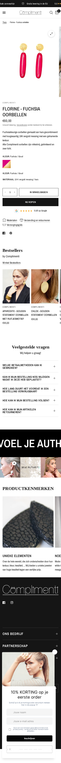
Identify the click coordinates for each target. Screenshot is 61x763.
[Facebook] (6, 602)
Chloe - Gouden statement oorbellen (44, 313)
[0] (56, 12)
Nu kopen (30, 202)
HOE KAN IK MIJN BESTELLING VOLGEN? (26, 400)
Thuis (5, 22)
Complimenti (9, 307)
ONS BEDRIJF (13, 633)
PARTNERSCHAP (15, 645)
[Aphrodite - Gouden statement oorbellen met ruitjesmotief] (16, 286)
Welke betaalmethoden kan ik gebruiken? (22, 366)
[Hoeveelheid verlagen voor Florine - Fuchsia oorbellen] (5, 192)
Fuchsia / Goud (7, 164)
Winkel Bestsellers (12, 262)
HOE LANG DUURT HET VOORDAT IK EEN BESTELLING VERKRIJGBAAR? (26, 390)
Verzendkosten (22, 125)
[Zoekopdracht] (51, 12)
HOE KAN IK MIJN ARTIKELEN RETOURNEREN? (19, 411)
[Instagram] (14, 602)
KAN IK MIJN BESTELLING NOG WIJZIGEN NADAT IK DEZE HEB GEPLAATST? (26, 378)
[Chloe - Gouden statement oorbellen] (44, 286)
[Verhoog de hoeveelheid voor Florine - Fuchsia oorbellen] (14, 192)
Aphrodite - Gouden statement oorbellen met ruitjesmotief (15, 315)
